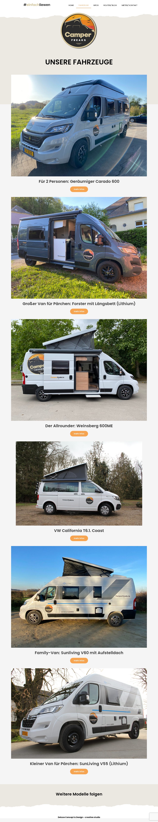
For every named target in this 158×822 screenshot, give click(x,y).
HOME (71, 5)
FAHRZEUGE (84, 5)
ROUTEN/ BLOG (110, 5)
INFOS (96, 5)
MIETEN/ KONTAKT (129, 5)
